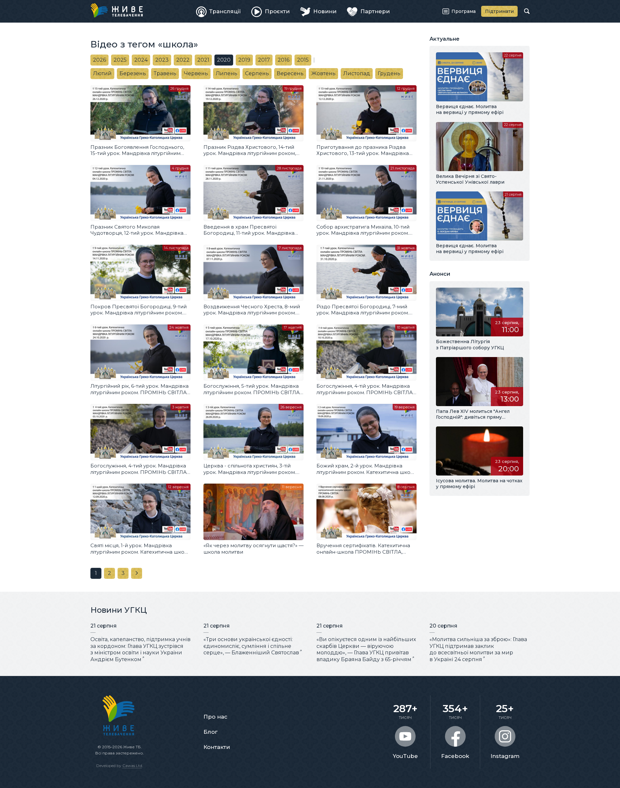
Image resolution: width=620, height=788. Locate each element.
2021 (203, 60)
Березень (132, 73)
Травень (165, 73)
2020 (224, 60)
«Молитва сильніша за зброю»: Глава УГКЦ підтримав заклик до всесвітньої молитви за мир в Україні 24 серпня (478, 649)
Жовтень (323, 73)
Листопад (356, 73)
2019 (244, 60)
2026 (99, 60)
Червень (196, 73)
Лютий (102, 73)
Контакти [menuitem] (216, 747)
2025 (120, 60)
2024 (141, 60)
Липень (226, 73)
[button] (109, 573)
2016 (283, 60)
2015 (303, 60)
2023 (162, 60)
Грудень (389, 73)
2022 (183, 60)
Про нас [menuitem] (215, 716)
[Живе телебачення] (116, 10)
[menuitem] (218, 11)
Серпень (257, 73)
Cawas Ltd (132, 765)
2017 (264, 60)
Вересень (290, 73)
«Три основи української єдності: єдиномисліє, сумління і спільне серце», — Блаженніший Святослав (251, 646)
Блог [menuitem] (210, 732)
